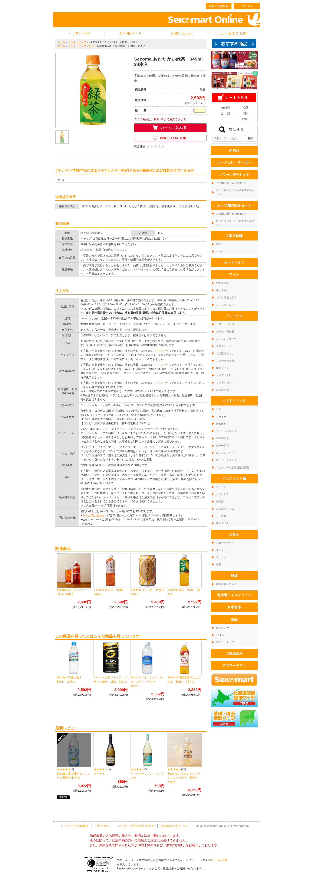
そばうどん (222, 494)
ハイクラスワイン (226, 304)
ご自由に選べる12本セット (231, 182)
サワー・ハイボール (227, 324)
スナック (221, 557)
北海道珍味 (234, 235)
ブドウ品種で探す (226, 297)
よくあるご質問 (233, 33)
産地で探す (222, 290)
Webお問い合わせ (94, 515)
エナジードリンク (226, 460)
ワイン (234, 274)
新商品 (234, 150)
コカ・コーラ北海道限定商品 (232, 467)
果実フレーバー (225, 346)
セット (220, 251)
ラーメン (221, 486)
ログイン (247, 6)
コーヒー (221, 416)
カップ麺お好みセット (234, 205)
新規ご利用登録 (218, 6)
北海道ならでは (225, 353)
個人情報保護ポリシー (174, 825)
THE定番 (221, 515)
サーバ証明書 (219, 860)
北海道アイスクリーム (234, 595)
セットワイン (234, 262)
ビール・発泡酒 (225, 331)
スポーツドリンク (226, 431)
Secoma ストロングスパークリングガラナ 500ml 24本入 (184, 777)
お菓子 (234, 534)
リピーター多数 (225, 360)
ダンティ (99, 773)
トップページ (78, 33)
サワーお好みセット (234, 174)
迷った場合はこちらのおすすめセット (235, 192)
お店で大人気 (223, 375)
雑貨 (234, 575)
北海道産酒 (222, 389)
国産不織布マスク (226, 583)
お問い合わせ (182, 33)
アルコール (234, 316)
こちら (160, 350)
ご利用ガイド (130, 33)
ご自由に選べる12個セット (231, 213)
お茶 (91, 45)
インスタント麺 (234, 478)
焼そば (220, 501)
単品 (218, 244)
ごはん (220, 634)
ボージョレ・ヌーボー (234, 162)
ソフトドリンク (77, 42)
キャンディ (222, 550)
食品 (234, 619)
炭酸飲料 (221, 423)
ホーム (61, 42)
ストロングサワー (226, 338)
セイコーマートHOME (74, 825)
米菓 (218, 564)
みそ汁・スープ (225, 642)
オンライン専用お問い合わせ (136, 825)
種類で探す (222, 282)
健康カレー (222, 627)
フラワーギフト (234, 665)
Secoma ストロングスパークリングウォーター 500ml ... (147, 681)
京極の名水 (222, 438)
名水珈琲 (234, 607)
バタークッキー (225, 542)
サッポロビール (225, 382)
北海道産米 (234, 653)
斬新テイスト (223, 367)
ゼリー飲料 (222, 445)
